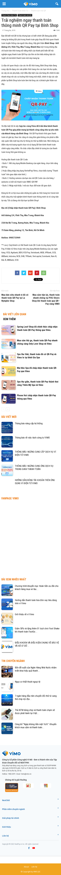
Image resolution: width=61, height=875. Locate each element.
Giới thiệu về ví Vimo (24, 614)
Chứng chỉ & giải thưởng (16, 780)
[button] (57, 4)
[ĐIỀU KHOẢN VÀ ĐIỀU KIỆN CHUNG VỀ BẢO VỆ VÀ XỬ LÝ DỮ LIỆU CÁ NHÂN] (7, 646)
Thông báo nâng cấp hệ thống (29, 423)
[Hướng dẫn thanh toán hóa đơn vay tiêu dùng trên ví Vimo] (7, 604)
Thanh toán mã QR (24, 15)
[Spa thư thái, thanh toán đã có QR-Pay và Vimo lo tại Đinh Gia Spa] (8, 357)
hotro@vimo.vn (26, 774)
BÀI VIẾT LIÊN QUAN (14, 314)
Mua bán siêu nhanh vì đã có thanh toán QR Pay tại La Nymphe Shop (14, 297)
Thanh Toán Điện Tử (9, 15)
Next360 (6, 800)
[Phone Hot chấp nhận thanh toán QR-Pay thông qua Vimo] (8, 399)
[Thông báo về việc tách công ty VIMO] (7, 441)
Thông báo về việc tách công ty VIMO (32, 437)
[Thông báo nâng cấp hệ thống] (7, 427)
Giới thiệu (6, 827)
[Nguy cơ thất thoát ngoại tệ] (7, 686)
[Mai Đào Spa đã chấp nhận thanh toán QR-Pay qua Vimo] (8, 371)
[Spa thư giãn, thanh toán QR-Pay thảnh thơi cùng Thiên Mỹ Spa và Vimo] (8, 385)
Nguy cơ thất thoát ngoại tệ (27, 681)
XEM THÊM (9, 319)
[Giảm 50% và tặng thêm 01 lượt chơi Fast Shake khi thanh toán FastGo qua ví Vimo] (7, 632)
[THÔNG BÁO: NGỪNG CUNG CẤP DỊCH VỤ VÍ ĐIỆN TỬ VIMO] (7, 456)
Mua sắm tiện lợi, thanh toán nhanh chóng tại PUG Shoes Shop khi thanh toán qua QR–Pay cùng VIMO (46, 299)
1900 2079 (11, 774)
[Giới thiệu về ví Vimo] (7, 618)
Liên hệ (5, 836)
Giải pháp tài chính (10, 818)
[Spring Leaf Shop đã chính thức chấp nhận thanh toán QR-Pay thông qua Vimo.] (8, 330)
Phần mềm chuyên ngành (13, 809)
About (26, 867)
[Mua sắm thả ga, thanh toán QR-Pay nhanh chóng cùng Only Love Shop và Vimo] (8, 344)
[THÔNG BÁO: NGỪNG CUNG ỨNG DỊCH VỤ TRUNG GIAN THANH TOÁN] (7, 470)
